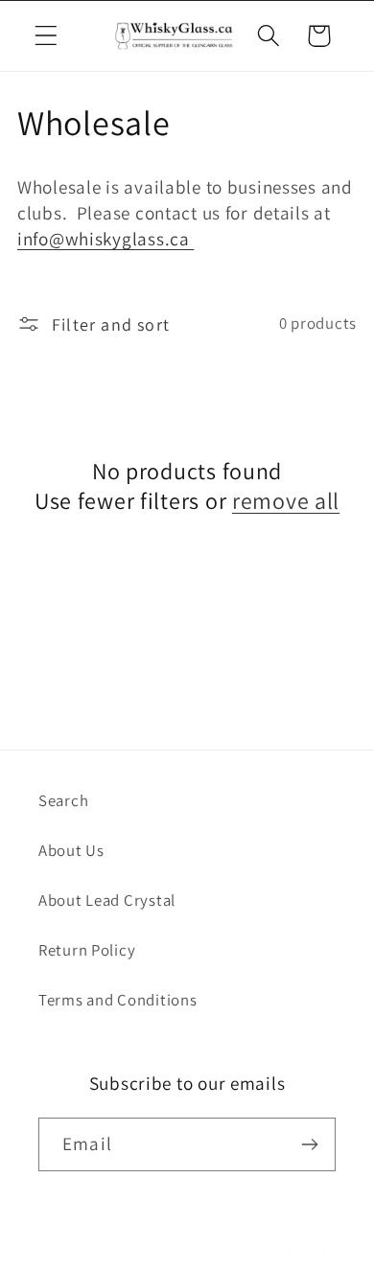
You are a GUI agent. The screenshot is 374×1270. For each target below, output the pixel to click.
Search (63, 800)
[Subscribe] (309, 1144)
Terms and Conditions (117, 999)
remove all (285, 501)
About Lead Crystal (106, 900)
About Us (71, 850)
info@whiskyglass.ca (105, 238)
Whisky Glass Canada (151, 1256)
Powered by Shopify (275, 1256)
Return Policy (86, 949)
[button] (46, 36)
